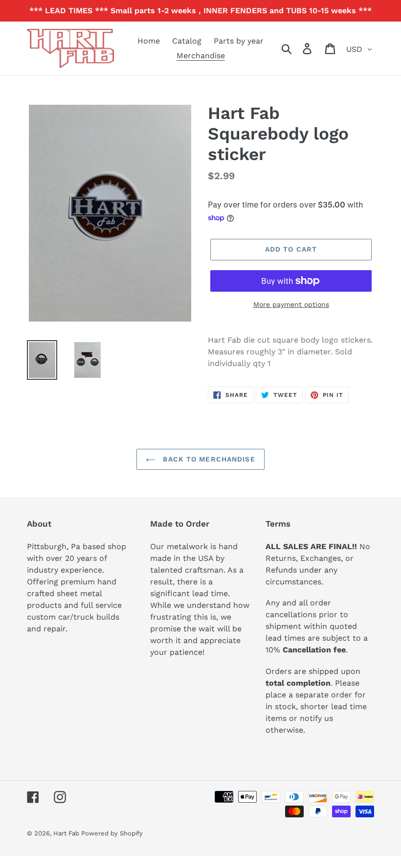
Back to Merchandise (207, 459)
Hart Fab (67, 833)
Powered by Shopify (112, 833)
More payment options (291, 304)
